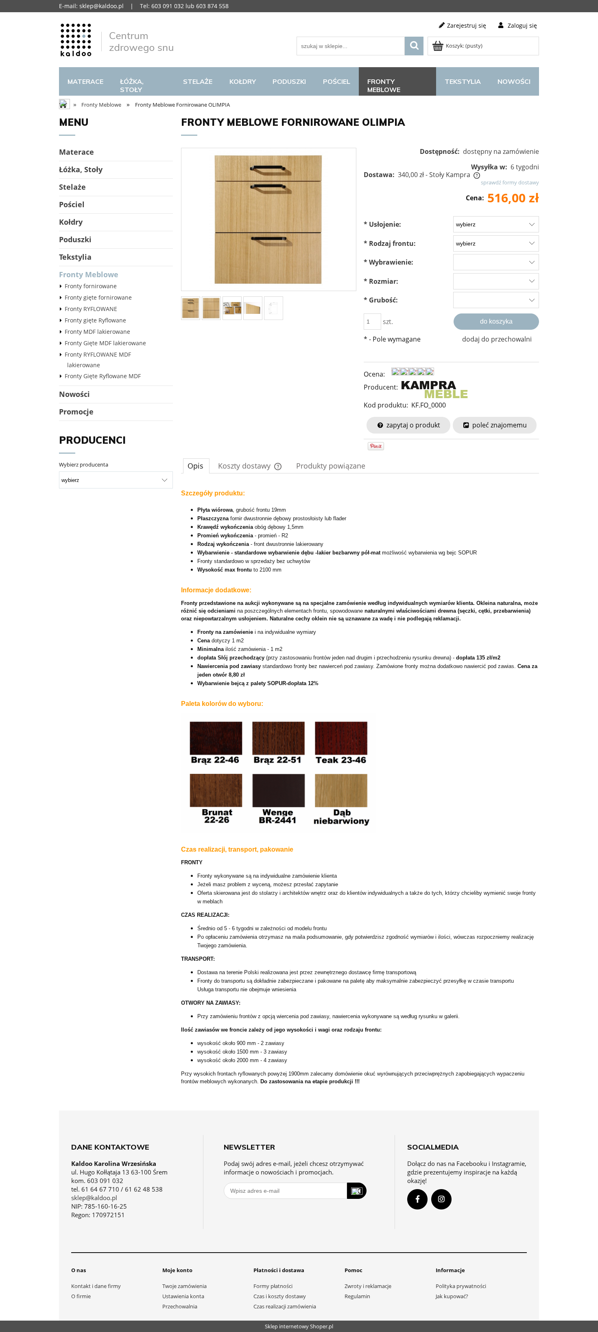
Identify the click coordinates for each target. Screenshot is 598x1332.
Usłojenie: (382, 224)
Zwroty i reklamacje (368, 1286)
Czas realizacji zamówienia (284, 1306)
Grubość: (381, 300)
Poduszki (75, 239)
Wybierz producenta (83, 464)
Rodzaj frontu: (390, 243)
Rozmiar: (381, 281)
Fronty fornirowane (91, 286)
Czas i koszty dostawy (279, 1296)
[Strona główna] (118, 38)
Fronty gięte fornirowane (98, 297)
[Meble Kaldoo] (434, 390)
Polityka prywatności (461, 1286)
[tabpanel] (360, 797)
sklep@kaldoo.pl (94, 1198)
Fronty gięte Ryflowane (95, 320)
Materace (76, 152)
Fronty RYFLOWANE (91, 309)
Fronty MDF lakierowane (97, 331)
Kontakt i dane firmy (96, 1286)
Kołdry (71, 222)
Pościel (72, 204)
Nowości (74, 394)
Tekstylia (75, 257)
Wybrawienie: (388, 262)
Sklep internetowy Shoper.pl (299, 1326)
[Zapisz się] (357, 1191)
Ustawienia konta (183, 1296)
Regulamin (357, 1296)
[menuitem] (85, 81)
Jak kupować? (452, 1296)
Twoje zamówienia (184, 1286)
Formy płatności (272, 1286)
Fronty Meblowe (88, 274)
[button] (407, 425)
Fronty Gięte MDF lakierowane (105, 343)
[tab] (196, 465)
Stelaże (72, 187)
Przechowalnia (179, 1306)
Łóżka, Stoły (81, 169)
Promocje (76, 411)
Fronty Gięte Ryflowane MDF (103, 376)
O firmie (81, 1296)
